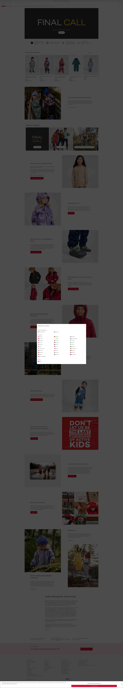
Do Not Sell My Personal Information (94, 683)
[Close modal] (84, 326)
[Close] (121, 684)
